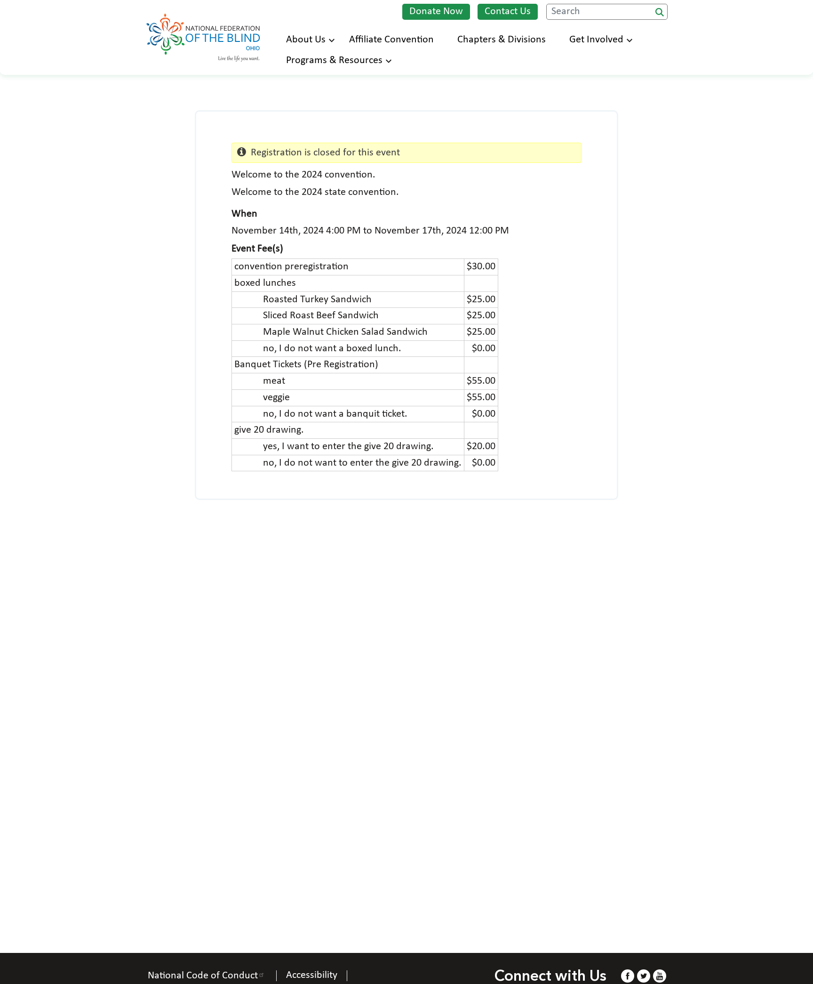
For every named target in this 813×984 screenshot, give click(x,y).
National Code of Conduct (203, 975)
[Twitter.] (643, 976)
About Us (306, 39)
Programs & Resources (334, 60)
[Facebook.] (627, 976)
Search (660, 12)
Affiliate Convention (391, 39)
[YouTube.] (659, 976)
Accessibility (311, 975)
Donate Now (436, 11)
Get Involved (596, 39)
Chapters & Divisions (501, 39)
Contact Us (508, 11)
